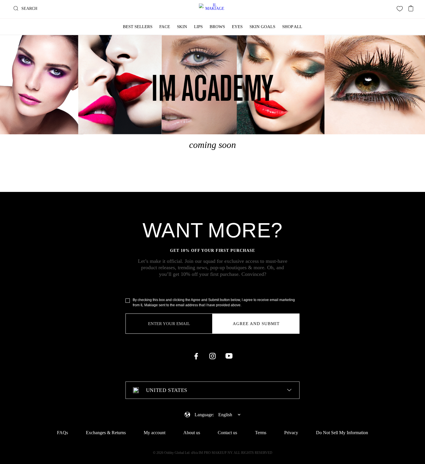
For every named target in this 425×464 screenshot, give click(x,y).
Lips (198, 26)
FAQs (62, 432)
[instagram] (212, 356)
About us (191, 432)
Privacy (291, 432)
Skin (182, 26)
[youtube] (229, 356)
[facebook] (196, 356)
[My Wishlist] (400, 8)
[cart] (411, 7)
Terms (260, 432)
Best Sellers (137, 26)
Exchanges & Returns (106, 432)
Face (164, 26)
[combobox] (212, 390)
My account (154, 432)
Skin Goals (262, 26)
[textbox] (213, 390)
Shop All (292, 26)
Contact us (227, 432)
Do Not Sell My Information (342, 432)
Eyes (237, 26)
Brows (217, 26)
